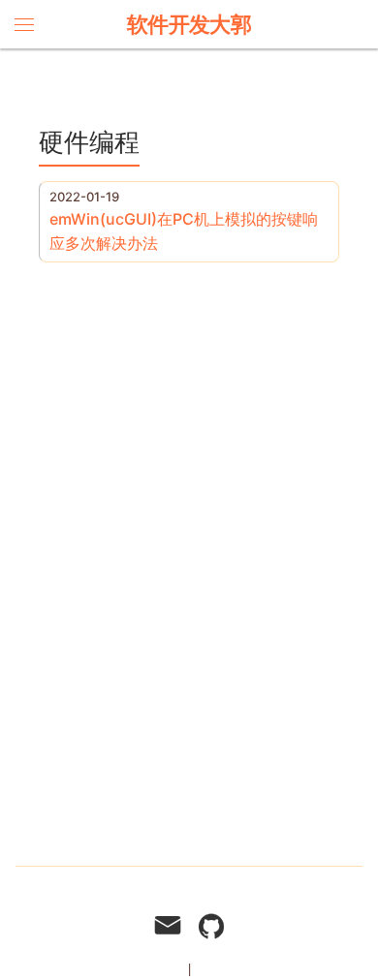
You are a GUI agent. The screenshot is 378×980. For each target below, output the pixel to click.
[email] (167, 928)
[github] (211, 928)
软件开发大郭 (189, 24)
